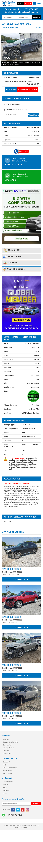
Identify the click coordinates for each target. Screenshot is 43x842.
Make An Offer (14, 250)
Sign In (20, 3)
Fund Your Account (27, 89)
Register (28, 3)
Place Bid (11, 89)
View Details (21, 579)
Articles (5, 785)
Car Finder (12, 262)
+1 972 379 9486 (30, 9)
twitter (18, 810)
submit (36, 804)
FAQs (5, 765)
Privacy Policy (7, 770)
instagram (27, 810)
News (5, 793)
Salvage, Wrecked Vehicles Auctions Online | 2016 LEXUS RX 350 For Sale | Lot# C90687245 (20, 63)
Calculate (33, 115)
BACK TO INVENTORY (10, 27)
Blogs (5, 787)
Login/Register (8, 782)
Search (36, 17)
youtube (22, 810)
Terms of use (7, 773)
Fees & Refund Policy (10, 768)
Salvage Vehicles (9, 748)
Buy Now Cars (7, 745)
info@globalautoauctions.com (24, 12)
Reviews (6, 790)
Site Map (6, 751)
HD (20, 58)
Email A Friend (15, 256)
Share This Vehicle (16, 269)
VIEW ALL (8, 58)
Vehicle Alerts (7, 753)
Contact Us (6, 762)
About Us (6, 739)
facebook (13, 810)
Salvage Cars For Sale (10, 742)
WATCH (38, 28)
